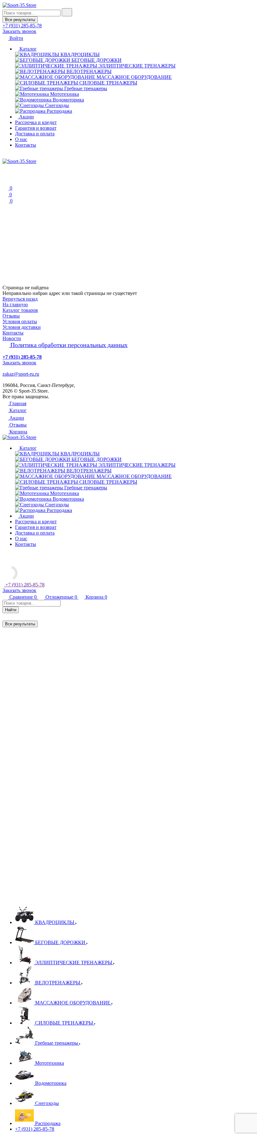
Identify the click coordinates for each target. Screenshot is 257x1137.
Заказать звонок (19, 31)
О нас (21, 139)
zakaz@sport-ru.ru (21, 374)
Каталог (27, 49)
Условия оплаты (20, 321)
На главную (15, 304)
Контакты (25, 145)
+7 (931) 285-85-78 (34, 1129)
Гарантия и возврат (35, 128)
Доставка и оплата (35, 133)
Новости (12, 338)
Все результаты (20, 19)
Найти (10, 609)
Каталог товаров (20, 310)
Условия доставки (22, 327)
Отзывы (11, 315)
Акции (26, 116)
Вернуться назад (20, 299)
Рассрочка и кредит (36, 122)
